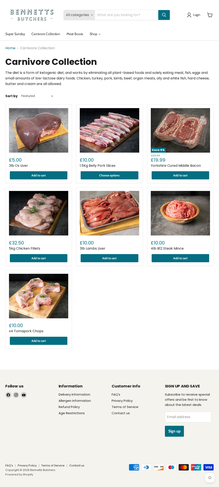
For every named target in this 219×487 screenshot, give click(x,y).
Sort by (11, 96)
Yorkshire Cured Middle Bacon (176, 165)
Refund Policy (69, 407)
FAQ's (116, 394)
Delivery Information (74, 394)
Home (10, 48)
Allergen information (75, 400)
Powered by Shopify (19, 474)
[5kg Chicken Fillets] (38, 213)
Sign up (174, 431)
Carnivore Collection (45, 34)
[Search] (164, 15)
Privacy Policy (122, 400)
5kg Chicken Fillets (24, 248)
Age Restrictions (72, 413)
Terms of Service (125, 407)
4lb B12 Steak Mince (167, 248)
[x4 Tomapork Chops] (38, 296)
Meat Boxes (75, 34)
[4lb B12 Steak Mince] (180, 213)
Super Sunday (15, 34)
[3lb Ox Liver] (38, 130)
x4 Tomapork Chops (26, 331)
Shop (94, 34)
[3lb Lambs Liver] (109, 213)
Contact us (121, 413)
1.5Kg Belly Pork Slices (97, 165)
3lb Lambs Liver (92, 248)
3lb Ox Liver (18, 165)
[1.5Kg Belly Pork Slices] (109, 130)
